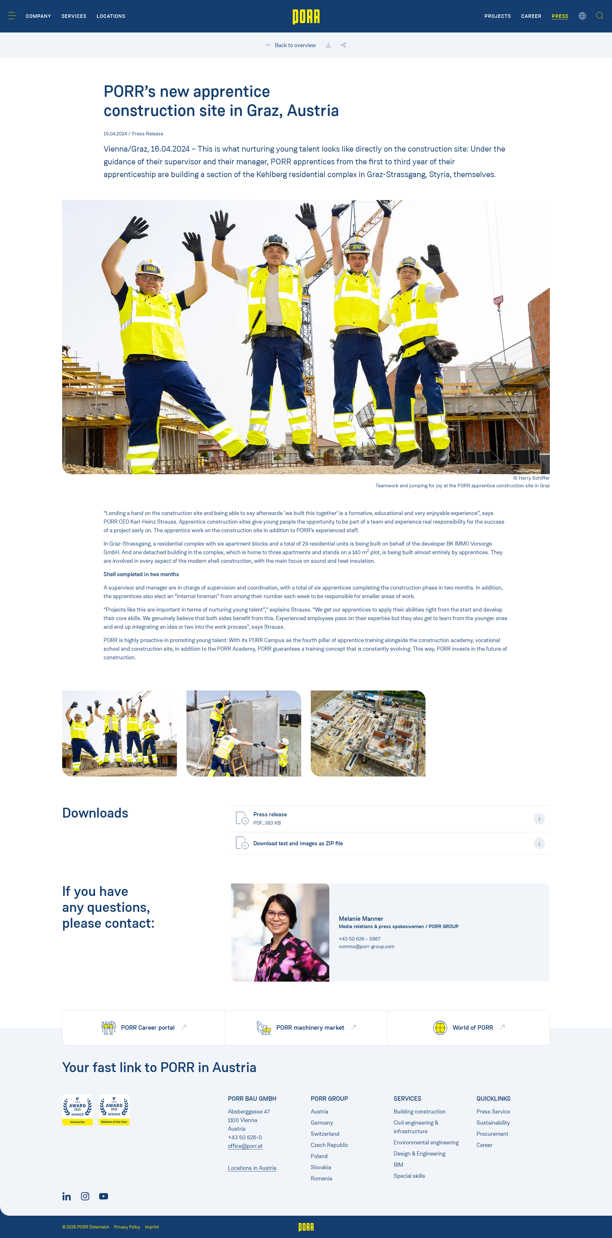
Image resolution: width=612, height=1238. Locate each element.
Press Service (493, 1111)
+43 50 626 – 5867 (360, 939)
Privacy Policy (127, 1227)
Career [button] (531, 16)
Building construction (420, 1111)
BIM (398, 1164)
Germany (322, 1122)
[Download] (328, 45)
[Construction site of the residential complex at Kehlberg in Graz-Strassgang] (368, 733)
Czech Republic (329, 1145)
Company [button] (38, 16)
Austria (319, 1111)
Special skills (409, 1175)
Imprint (152, 1227)
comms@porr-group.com (367, 946)
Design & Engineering (419, 1153)
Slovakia (321, 1167)
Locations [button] (111, 16)
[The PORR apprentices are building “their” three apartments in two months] (243, 733)
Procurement (492, 1133)
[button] (12, 15)
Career (484, 1145)
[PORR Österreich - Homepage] (306, 16)
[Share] (343, 45)
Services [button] (74, 16)
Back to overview (294, 45)
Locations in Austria (252, 1167)
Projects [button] (497, 16)
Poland (319, 1156)
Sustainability (493, 1122)
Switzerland (325, 1133)
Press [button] (560, 16)
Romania (321, 1178)
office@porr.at (245, 1145)
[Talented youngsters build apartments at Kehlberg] (119, 733)
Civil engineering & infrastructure (416, 1127)
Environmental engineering (426, 1142)
